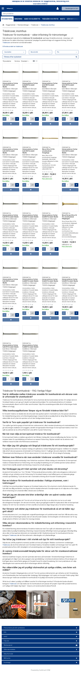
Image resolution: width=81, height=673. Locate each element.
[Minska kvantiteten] (4, 119)
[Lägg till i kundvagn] (11, 124)
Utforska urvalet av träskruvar (13, 46)
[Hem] (13, 8)
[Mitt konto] (58, 8)
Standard (24, 61)
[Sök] (77, 14)
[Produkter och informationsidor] (3, 8)
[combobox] (40, 14)
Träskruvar (6, 42)
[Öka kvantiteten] (17, 119)
